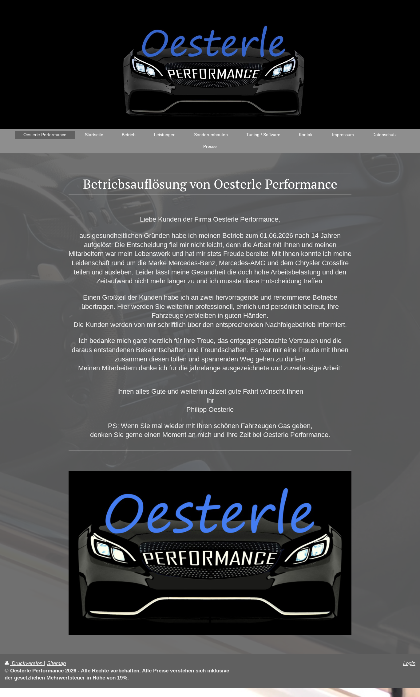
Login (409, 663)
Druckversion (27, 663)
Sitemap (56, 663)
